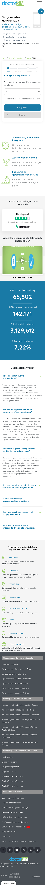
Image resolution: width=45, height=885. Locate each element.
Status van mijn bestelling (13, 798)
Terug (22, 115)
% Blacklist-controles (22, 341)
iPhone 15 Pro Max (12, 786)
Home (4, 58)
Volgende (22, 107)
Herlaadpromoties (10, 664)
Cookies (36, 876)
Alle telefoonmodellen (16, 58)
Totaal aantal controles (22, 324)
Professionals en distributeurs (15, 822)
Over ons (6, 836)
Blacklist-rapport (9, 762)
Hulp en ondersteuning (11, 803)
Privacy (4, 875)
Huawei (29, 58)
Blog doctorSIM (9, 831)
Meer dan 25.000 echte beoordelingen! (19, 841)
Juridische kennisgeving (14, 875)
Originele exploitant (10, 767)
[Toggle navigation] (39, 3)
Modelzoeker (7, 757)
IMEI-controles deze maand (22, 307)
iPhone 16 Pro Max (12, 781)
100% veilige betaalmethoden (14, 817)
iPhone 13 (9, 771)
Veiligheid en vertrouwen (12, 812)
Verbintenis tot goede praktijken (16, 807)
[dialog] (8, 883)
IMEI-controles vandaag (22, 290)
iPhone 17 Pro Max (12, 776)
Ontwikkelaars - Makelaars (15, 827)
